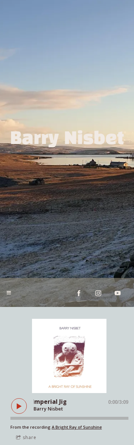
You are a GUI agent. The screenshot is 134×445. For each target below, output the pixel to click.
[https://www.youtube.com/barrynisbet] (118, 293)
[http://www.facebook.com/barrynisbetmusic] (79, 293)
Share (29, 437)
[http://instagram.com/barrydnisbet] (98, 293)
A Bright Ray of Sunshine (77, 427)
